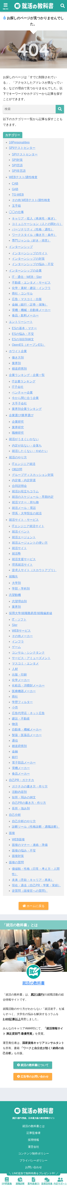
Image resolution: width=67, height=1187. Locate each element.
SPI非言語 (19, 170)
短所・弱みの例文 (24, 797)
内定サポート (60, 1183)
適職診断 (20, 1183)
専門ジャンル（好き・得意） (31, 240)
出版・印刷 (19, 674)
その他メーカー (22, 636)
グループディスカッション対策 (33, 474)
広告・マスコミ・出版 (27, 299)
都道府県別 (19, 368)
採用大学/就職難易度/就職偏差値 (30, 613)
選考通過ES (33, 1183)
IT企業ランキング (23, 381)
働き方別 (18, 357)
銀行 (15, 757)
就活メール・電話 (24, 507)
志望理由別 (19, 601)
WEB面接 (18, 839)
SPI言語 (17, 165)
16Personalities (19, 142)
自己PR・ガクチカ (21, 780)
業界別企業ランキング (27, 408)
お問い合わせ (33, 1167)
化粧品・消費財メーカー (28, 685)
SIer (14, 625)
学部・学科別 (21, 588)
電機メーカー (21, 768)
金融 (15, 751)
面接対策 (18, 856)
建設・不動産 (21, 718)
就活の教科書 (33, 982)
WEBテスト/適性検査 (23, 177)
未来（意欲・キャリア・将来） (33, 879)
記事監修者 (34, 1132)
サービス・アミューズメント (31, 658)
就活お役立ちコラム (25, 491)
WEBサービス (21, 630)
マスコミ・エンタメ (25, 663)
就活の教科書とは (33, 1126)
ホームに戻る (35, 906)
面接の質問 (16, 862)
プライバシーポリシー (33, 1160)
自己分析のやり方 (24, 821)
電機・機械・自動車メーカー (31, 310)
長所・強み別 (21, 808)
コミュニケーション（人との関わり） (37, 224)
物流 (15, 724)
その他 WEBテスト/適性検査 (31, 200)
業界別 (16, 363)
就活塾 (16, 553)
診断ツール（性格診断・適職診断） (36, 826)
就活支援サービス (24, 559)
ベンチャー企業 (22, 392)
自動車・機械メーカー (27, 729)
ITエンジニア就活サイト (28, 526)
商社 (15, 696)
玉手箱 (16, 205)
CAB (15, 183)
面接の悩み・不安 (24, 850)
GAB (15, 189)
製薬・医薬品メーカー (27, 735)
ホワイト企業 (18, 351)
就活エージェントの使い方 (30, 542)
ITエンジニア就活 (23, 464)
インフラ (18, 641)
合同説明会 (19, 486)
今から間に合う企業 (25, 398)
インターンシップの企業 (25, 270)
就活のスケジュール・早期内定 (33, 496)
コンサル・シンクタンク (28, 652)
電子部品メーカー (24, 762)
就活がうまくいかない (24, 439)
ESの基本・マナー (24, 328)
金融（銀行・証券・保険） (30, 304)
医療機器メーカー (24, 691)
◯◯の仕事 (16, 212)
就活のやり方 (18, 457)
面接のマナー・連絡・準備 (30, 844)
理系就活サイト (22, 564)
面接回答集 (46, 1183)
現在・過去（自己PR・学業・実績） (36, 885)
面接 (12, 833)
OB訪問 (17, 469)
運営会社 (33, 1146)
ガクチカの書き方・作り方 (30, 786)
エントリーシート (21, 321)
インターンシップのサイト (30, 253)
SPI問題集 (7, 1183)
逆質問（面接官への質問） (30, 890)
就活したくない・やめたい (30, 451)
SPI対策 (17, 159)
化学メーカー (21, 680)
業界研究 (18, 427)
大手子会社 (19, 403)
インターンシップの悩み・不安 (33, 264)
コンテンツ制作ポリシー (33, 1153)
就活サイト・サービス (24, 519)
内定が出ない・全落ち (27, 445)
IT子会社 (17, 386)
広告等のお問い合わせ (34, 1076)
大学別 (16, 582)
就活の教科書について (34, 1065)
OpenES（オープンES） (28, 344)
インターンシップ (21, 246)
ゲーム (16, 647)
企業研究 (18, 421)
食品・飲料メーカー (25, 315)
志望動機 (15, 595)
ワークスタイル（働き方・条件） (34, 234)
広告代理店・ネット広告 (28, 713)
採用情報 (33, 1139)
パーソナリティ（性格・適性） (33, 229)
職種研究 (18, 432)
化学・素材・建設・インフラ (31, 288)
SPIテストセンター (25, 154)
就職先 (13, 576)
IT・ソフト (19, 619)
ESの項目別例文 (23, 339)
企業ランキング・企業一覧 (27, 375)
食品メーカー (21, 773)
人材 (15, 669)
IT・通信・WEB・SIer (27, 277)
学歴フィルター (22, 702)
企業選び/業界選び (21, 415)
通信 (15, 740)
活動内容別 (19, 791)
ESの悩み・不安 (23, 333)
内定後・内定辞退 (24, 480)
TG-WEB (18, 194)
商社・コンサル (22, 293)
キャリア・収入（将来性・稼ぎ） (34, 218)
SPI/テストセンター (22, 147)
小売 (15, 707)
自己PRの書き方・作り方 (29, 802)
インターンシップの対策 (28, 258)
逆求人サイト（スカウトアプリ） (34, 570)
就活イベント (21, 531)
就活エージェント (24, 537)
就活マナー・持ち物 (25, 502)
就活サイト (19, 548)
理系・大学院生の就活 (27, 513)
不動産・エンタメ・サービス (31, 282)
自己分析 (15, 814)
